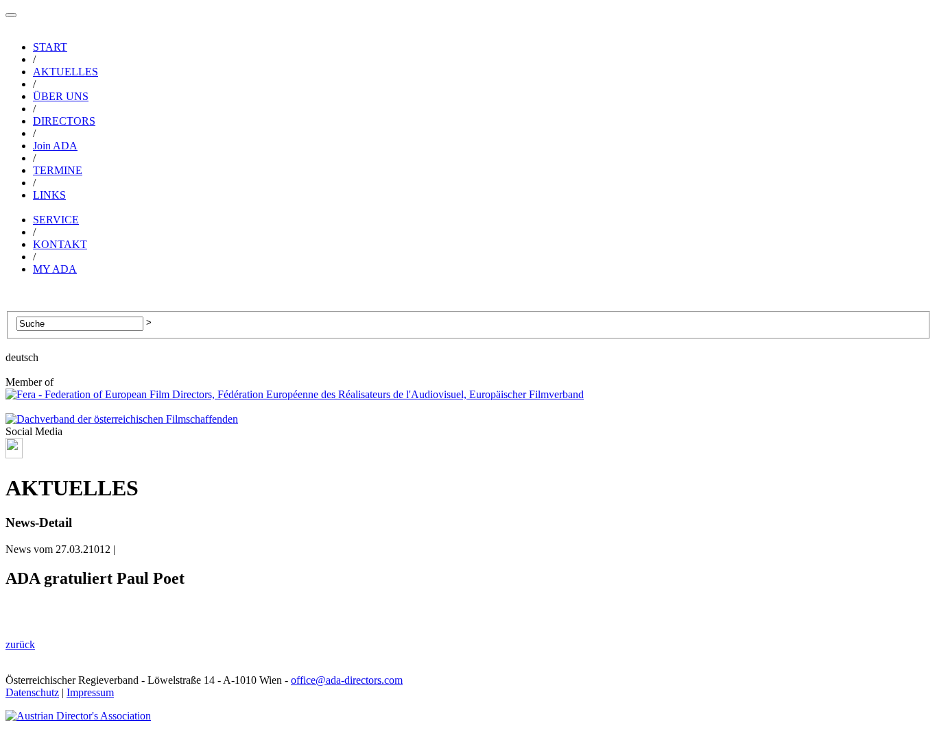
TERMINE (57, 170)
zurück (20, 644)
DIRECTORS (64, 121)
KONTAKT (60, 244)
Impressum (90, 692)
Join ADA (55, 145)
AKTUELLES (65, 71)
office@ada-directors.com (347, 680)
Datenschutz (32, 692)
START (50, 47)
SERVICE (56, 219)
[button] (10, 15)
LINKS (49, 195)
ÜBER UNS (60, 96)
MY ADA (55, 269)
